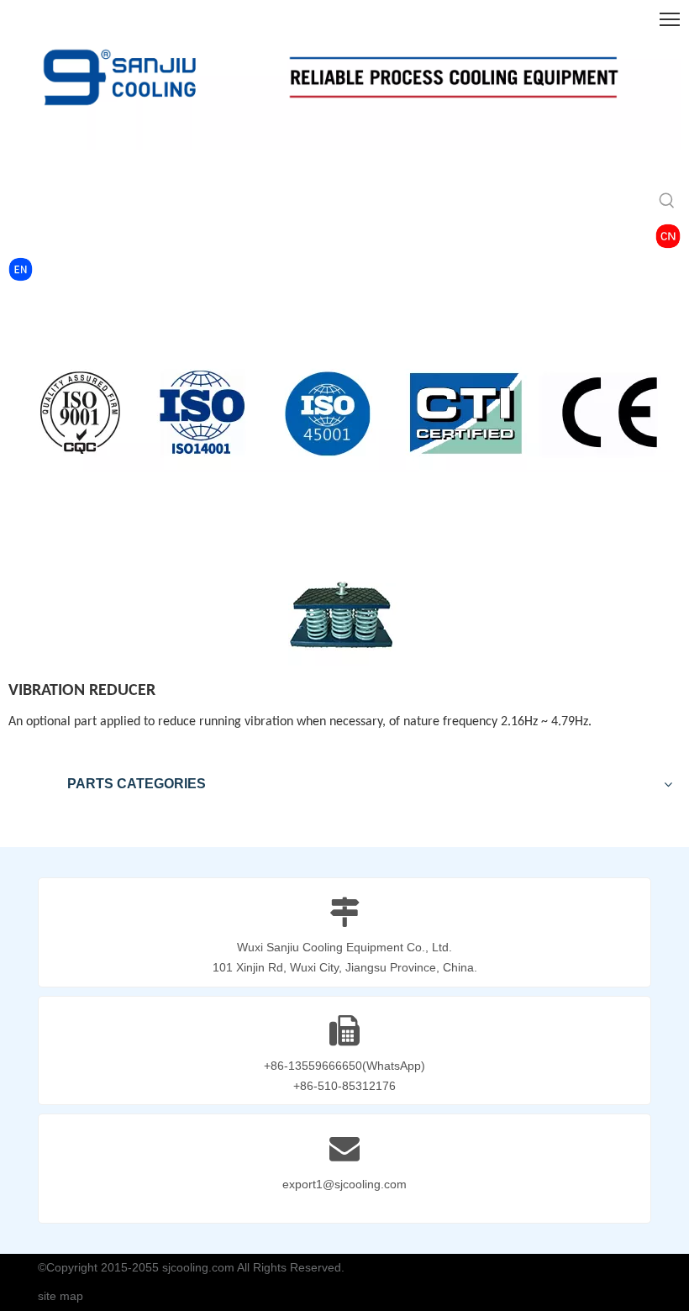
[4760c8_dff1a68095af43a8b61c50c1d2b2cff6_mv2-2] (668, 236)
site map (60, 1296)
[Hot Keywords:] (667, 201)
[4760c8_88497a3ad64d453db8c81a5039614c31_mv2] (20, 269)
